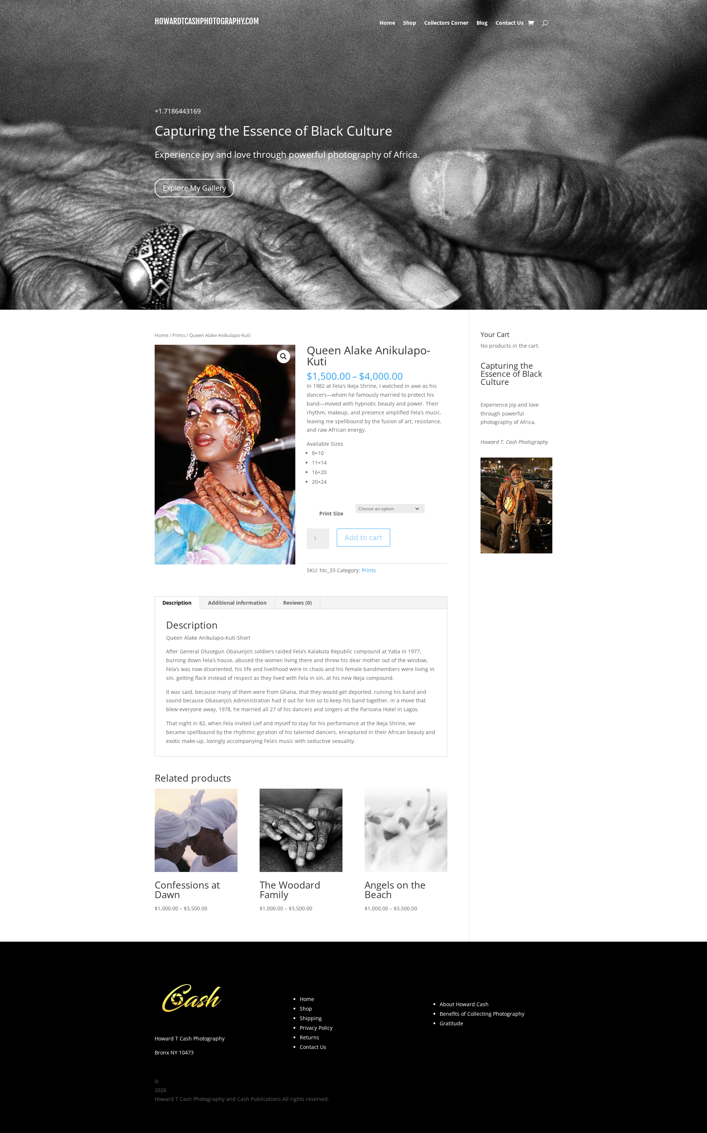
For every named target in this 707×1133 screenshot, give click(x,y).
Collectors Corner (446, 23)
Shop (409, 23)
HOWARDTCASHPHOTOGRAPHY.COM (207, 21)
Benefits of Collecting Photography (482, 1013)
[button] (283, 356)
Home (387, 23)
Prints (178, 335)
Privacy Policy (316, 1027)
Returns (309, 1037)
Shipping (311, 1018)
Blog (482, 23)
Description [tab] (176, 602)
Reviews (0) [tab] (297, 602)
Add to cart (363, 537)
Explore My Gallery (194, 188)
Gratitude (451, 1023)
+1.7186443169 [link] (178, 111)
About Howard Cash (464, 1004)
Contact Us (510, 23)
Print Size (331, 513)
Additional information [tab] (237, 602)
